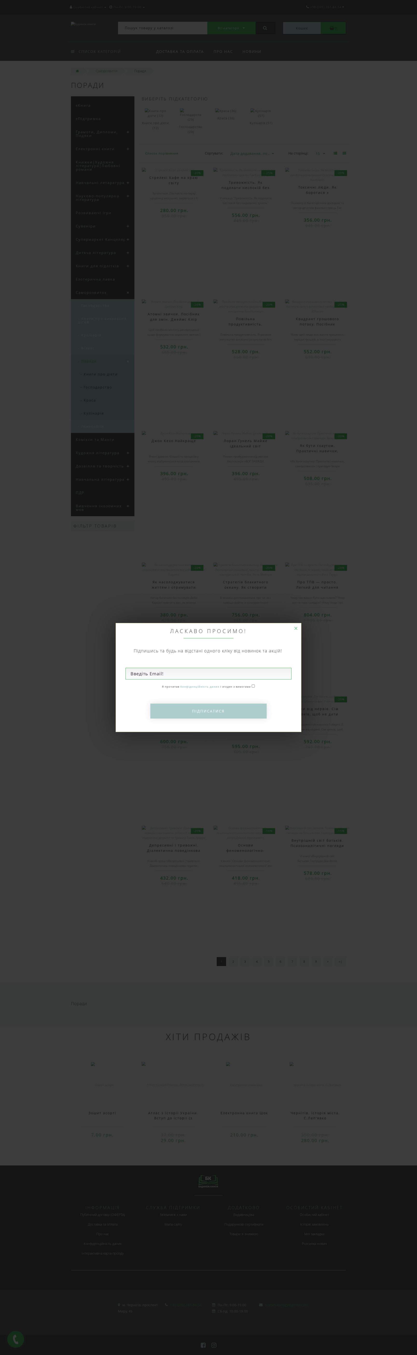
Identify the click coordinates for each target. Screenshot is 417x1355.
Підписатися (208, 711)
